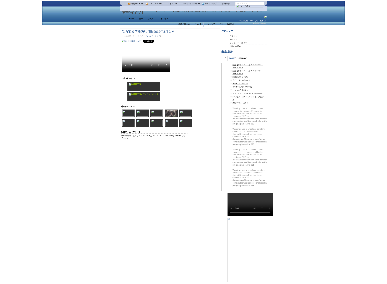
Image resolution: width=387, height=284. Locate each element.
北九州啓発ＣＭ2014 (241, 77)
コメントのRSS (156, 3)
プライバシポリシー (191, 3)
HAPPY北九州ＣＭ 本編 (242, 87)
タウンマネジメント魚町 (254, 21)
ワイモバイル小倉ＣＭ (242, 80)
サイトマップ (211, 3)
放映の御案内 (184, 24)
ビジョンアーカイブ (214, 24)
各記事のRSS (137, 3)
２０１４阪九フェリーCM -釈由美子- (247, 93)
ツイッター (172, 3)
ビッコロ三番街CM (240, 90)
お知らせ (231, 24)
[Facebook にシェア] (131, 41)
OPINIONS (243, 58)
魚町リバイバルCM (240, 103)
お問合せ (226, 3)
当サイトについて (147, 19)
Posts (232, 58)
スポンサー (163, 19)
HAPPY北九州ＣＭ (240, 83)
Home (131, 19)
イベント (198, 24)
